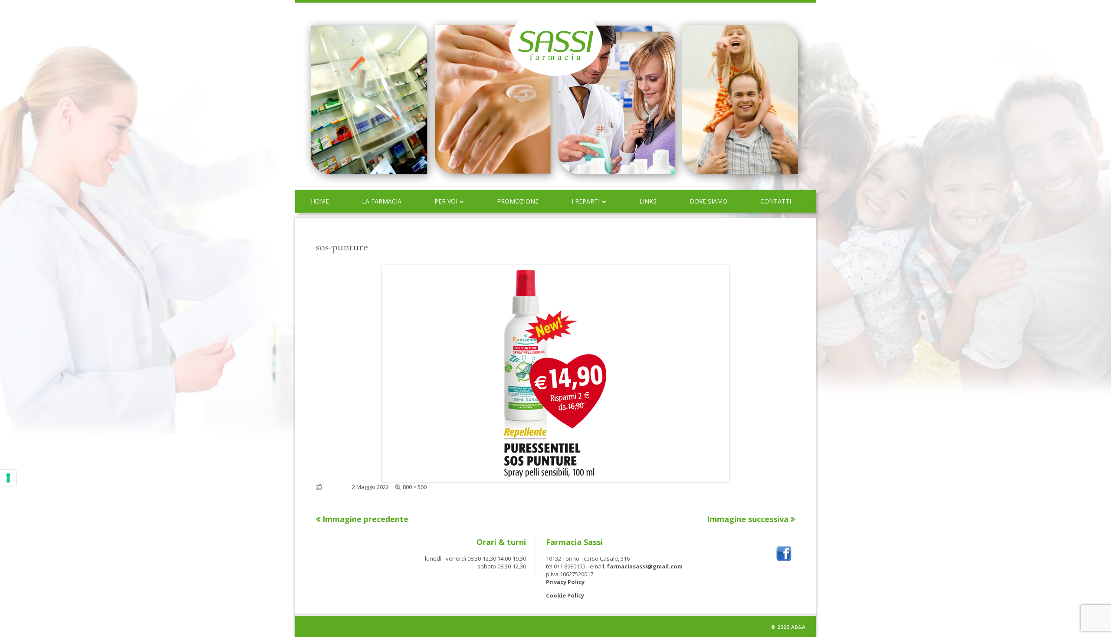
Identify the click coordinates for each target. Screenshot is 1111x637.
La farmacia (381, 201)
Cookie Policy (565, 595)
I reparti (586, 201)
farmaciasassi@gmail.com (645, 566)
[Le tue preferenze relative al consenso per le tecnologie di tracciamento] (8, 478)
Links (648, 201)
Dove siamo (708, 201)
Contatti (775, 201)
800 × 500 (415, 487)
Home (320, 201)
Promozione (518, 201)
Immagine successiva (748, 519)
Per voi (445, 201)
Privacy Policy (565, 582)
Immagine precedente (365, 519)
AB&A (798, 627)
